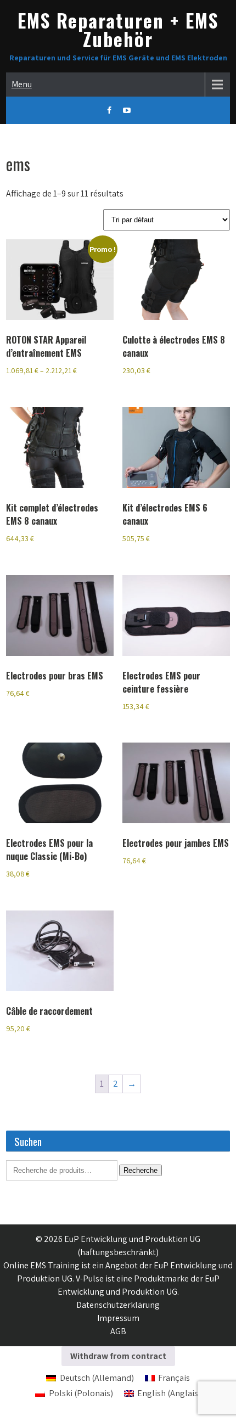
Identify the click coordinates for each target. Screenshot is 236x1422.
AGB (118, 1331)
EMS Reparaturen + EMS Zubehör (118, 29)
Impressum (118, 1318)
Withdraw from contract (118, 1356)
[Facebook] (109, 110)
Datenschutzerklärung (118, 1305)
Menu (22, 84)
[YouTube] (127, 110)
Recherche (140, 1170)
